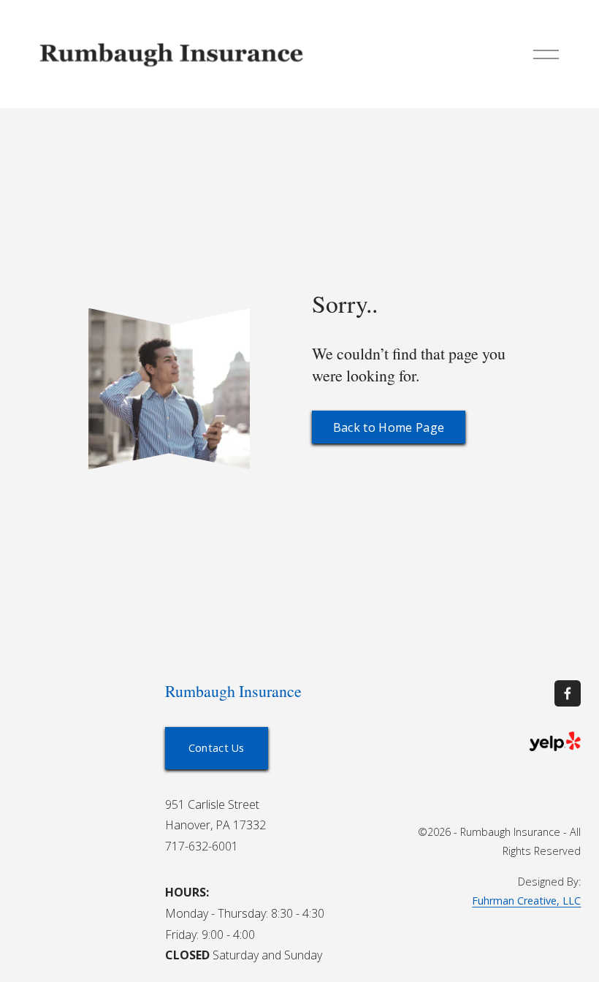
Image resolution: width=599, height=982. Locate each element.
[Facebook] (567, 693)
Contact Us (216, 748)
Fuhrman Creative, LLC (526, 900)
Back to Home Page (388, 427)
